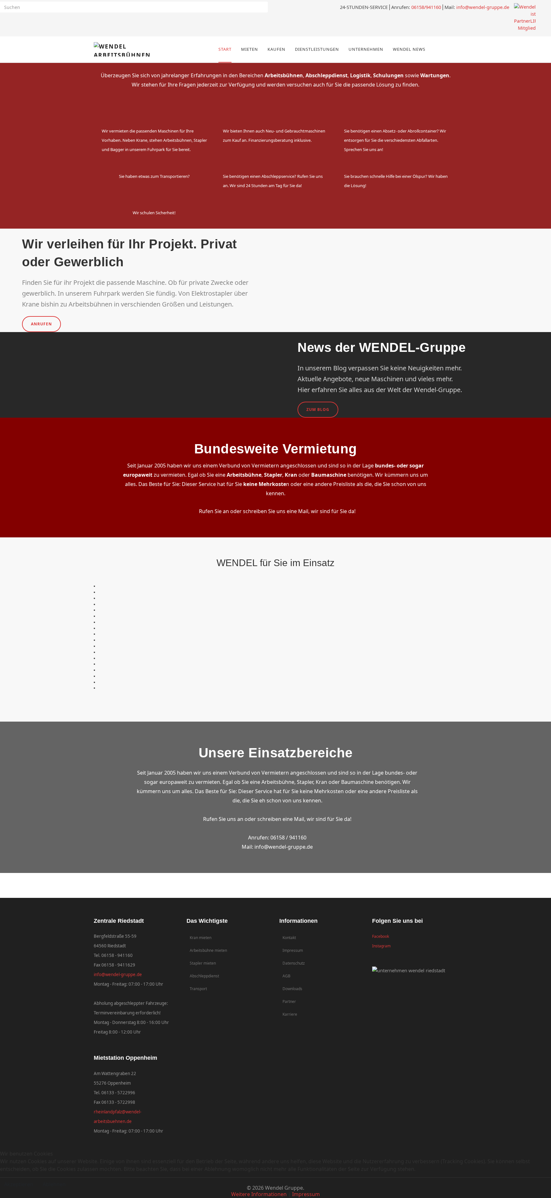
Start (224, 49)
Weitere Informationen (259, 1194)
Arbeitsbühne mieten (208, 950)
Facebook (380, 936)
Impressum (293, 950)
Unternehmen (366, 49)
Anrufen (41, 324)
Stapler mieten (203, 963)
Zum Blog (317, 409)
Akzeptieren (18, 1184)
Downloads (292, 988)
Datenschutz (294, 963)
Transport (198, 988)
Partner (289, 1001)
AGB (286, 976)
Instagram (381, 946)
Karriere (290, 1014)
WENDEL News (409, 49)
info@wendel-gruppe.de (482, 7)
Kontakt (289, 937)
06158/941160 (426, 7)
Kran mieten (200, 937)
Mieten (249, 49)
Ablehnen (54, 1184)
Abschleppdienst (204, 976)
